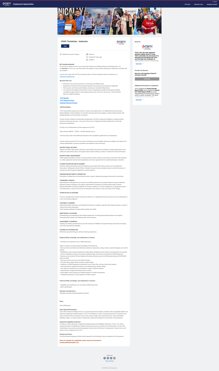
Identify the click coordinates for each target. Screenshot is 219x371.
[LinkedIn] (108, 358)
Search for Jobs (198, 4)
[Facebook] (111, 358)
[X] (104, 358)
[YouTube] (114, 358)
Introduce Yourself (212, 4)
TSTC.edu (187, 4)
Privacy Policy (109, 361)
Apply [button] (65, 46)
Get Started (147, 79)
